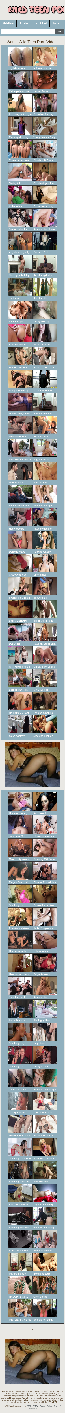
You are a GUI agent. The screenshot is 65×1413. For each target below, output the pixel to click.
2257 (29, 1406)
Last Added (41, 23)
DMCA (35, 1406)
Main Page (8, 23)
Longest (57, 23)
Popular (24, 23)
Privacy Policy (46, 1406)
